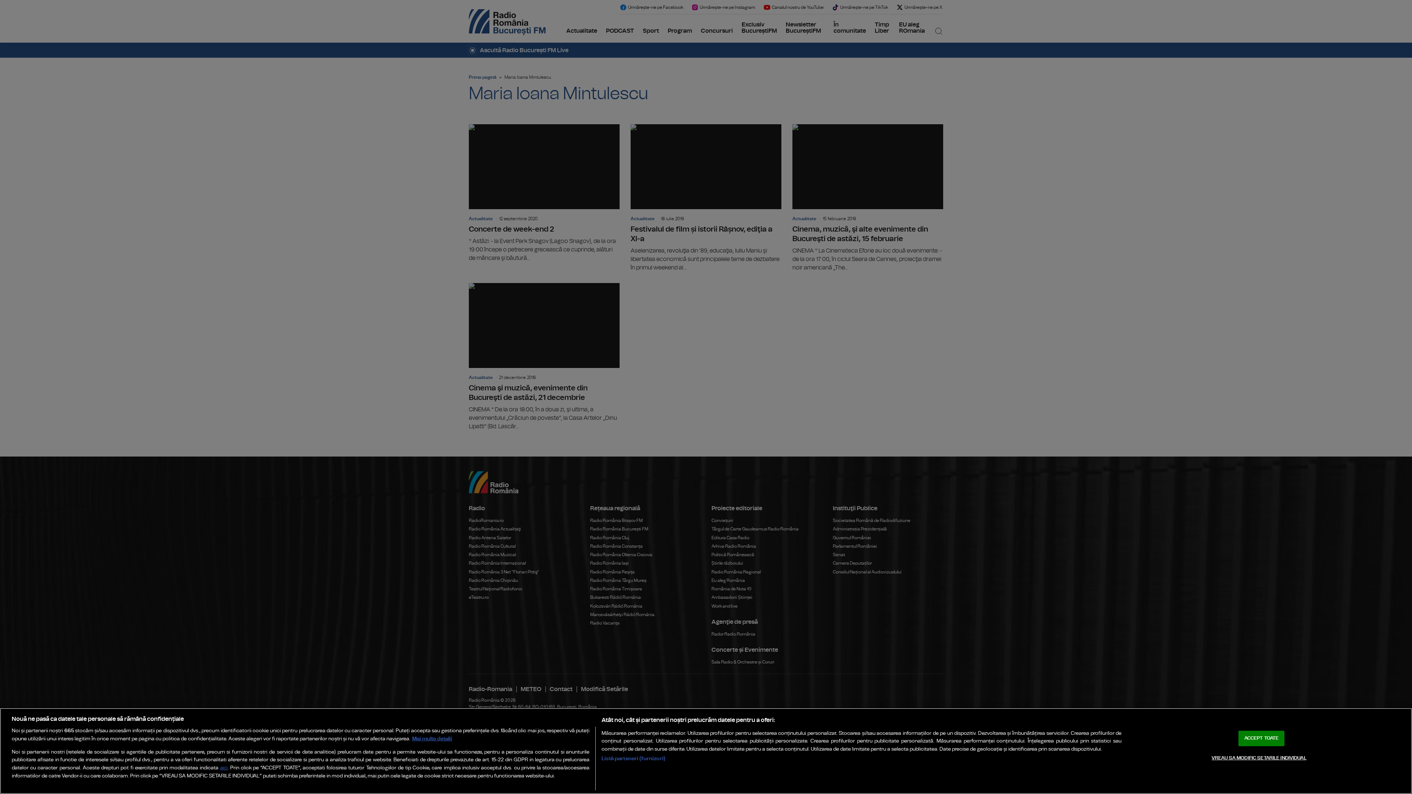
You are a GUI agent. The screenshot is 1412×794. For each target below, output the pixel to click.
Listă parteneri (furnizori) (633, 758)
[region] (706, 751)
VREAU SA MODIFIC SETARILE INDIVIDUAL (1259, 758)
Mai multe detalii (432, 738)
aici (224, 768)
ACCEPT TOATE (1261, 738)
